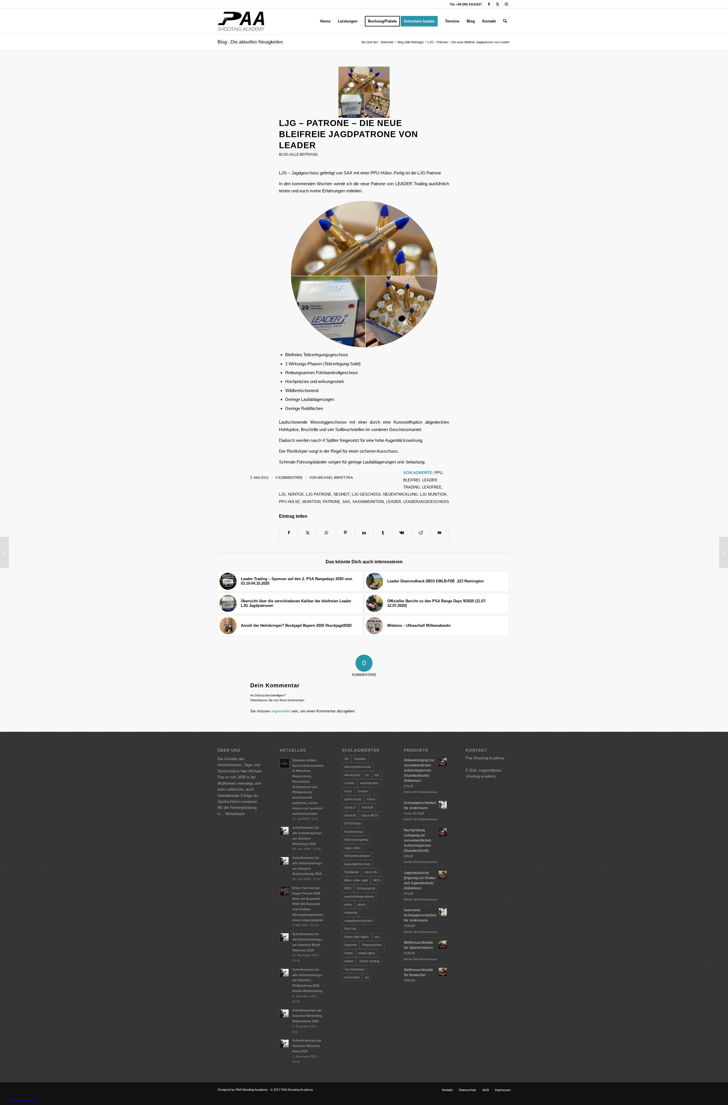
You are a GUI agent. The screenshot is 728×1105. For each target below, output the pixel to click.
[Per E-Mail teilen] (439, 533)
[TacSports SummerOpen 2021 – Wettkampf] (723, 552)
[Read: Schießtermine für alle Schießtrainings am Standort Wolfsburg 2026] (285, 831)
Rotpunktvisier (372, 945)
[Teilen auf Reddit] (420, 533)
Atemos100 (352, 775)
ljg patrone (318, 494)
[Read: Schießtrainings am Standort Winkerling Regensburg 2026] (285, 1013)
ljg (282, 494)
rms (377, 937)
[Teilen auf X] (307, 533)
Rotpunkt (350, 945)
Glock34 (367, 807)
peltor (348, 904)
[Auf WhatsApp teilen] (326, 533)
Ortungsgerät (366, 888)
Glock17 (350, 807)
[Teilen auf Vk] (401, 533)
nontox (296, 494)
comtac (349, 783)
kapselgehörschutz (357, 864)
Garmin (362, 791)
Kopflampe (351, 872)
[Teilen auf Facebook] (288, 533)
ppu (438, 473)
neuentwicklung (400, 494)
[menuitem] (325, 21)
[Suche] (504, 21)
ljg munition (433, 494)
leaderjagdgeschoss (426, 502)
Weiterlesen (235, 814)
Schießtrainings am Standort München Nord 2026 (306, 1046)
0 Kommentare (289, 478)
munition (311, 502)
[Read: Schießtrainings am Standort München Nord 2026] (285, 1043)
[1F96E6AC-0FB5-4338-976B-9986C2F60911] (364, 92)
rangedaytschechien (358, 920)
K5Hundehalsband (357, 855)
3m (346, 758)
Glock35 (350, 815)
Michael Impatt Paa (335, 478)
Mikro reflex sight (356, 880)
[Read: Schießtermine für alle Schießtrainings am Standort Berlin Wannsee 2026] (285, 937)
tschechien (351, 977)
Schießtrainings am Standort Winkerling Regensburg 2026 (307, 1016)
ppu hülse (289, 502)
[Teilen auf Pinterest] (345, 533)
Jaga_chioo (352, 848)
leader (393, 502)
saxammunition (368, 502)
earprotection (369, 783)
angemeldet (280, 711)
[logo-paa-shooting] (241, 21)
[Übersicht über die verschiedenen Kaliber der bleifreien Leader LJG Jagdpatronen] (4, 552)
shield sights (366, 953)
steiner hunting (369, 961)
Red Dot (350, 928)
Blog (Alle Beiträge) (298, 154)
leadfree (432, 487)
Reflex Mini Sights (356, 937)
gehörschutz (353, 799)
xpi (367, 977)
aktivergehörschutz (357, 766)
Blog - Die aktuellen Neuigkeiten (250, 42)
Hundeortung (353, 831)
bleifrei (411, 480)
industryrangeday (356, 839)
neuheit (341, 494)
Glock (371, 799)
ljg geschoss (366, 494)
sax (346, 502)
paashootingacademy (359, 896)
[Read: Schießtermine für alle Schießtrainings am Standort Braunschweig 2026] (285, 861)
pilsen (361, 904)
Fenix (348, 791)
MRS (347, 888)
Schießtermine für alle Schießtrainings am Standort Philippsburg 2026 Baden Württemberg (307, 980)
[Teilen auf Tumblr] (383, 533)
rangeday (350, 912)
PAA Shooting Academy (252, 1089)
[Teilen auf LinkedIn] (364, 533)
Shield (348, 953)
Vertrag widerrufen (21, 1100)
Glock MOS (369, 815)
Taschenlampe (354, 969)
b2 (367, 775)
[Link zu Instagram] (506, 4)
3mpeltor (360, 758)
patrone (331, 502)
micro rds (370, 872)
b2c (376, 775)
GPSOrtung (352, 823)
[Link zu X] (497, 4)
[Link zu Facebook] (489, 4)
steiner (349, 961)
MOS (376, 880)
